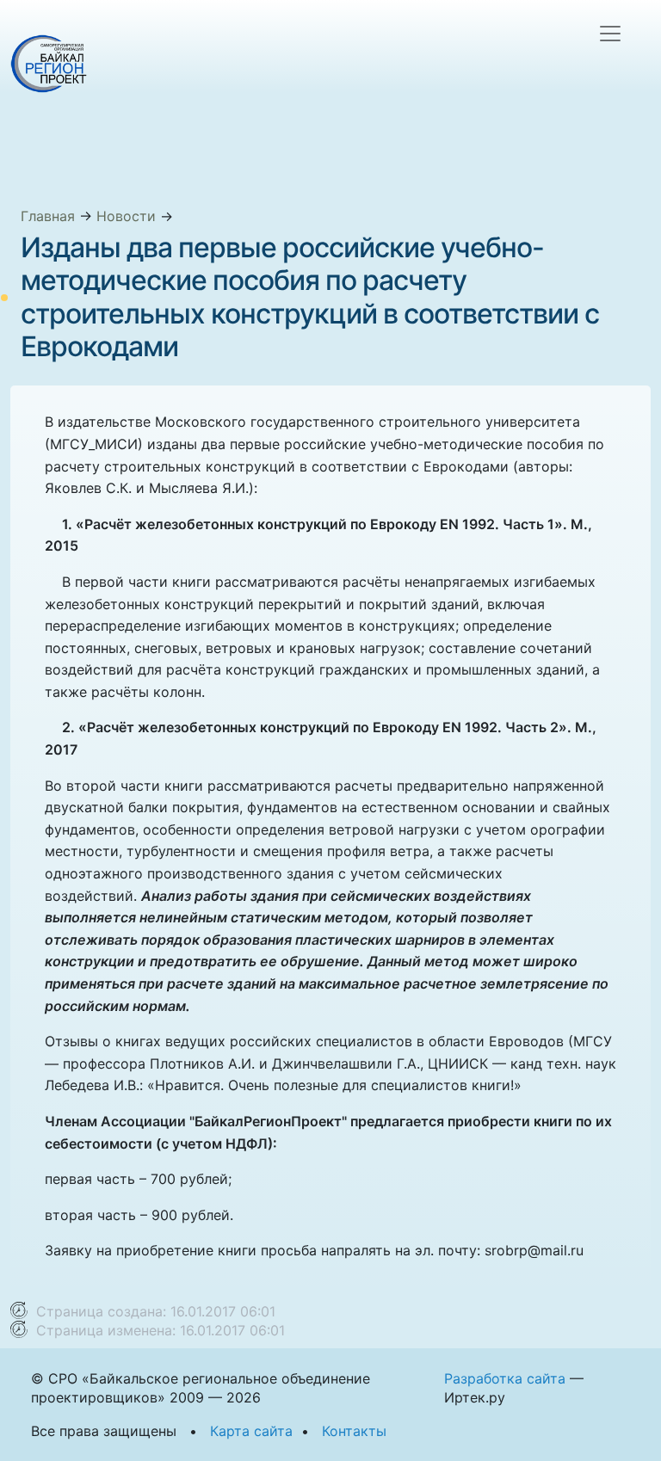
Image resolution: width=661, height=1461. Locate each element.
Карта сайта (251, 1430)
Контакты (354, 1430)
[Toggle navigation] (610, 33)
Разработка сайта (504, 1378)
